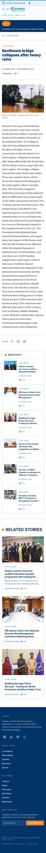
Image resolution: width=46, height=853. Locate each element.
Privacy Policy (7, 844)
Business (6, 763)
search (3, 9)
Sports (5, 767)
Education (6, 789)
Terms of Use (20, 844)
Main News (7, 802)
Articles (5, 759)
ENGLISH (11, 15)
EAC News (7, 793)
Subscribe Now (35, 823)
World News (7, 755)
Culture (5, 781)
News (4, 785)
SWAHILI (18, 15)
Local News (10, 35)
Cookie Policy (32, 844)
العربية (23, 15)
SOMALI (4, 15)
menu (7, 9)
